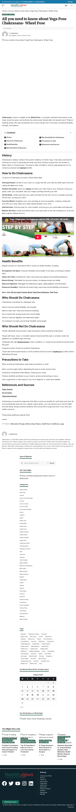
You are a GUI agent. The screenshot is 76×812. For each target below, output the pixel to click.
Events (21, 512)
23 (53, 695)
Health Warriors (35, 646)
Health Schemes (24, 537)
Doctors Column (24, 503)
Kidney (40, 653)
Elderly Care (31, 639)
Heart (43, 651)
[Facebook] (4, 783)
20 (38, 695)
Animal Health (23, 489)
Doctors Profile (24, 506)
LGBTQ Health (23, 560)
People (21, 582)
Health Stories (25, 646)
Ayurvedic (44, 634)
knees (28, 189)
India (21, 551)
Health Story (23, 540)
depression (48, 636)
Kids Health (48, 653)
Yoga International (9, 396)
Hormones (33, 653)
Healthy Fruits (34, 648)
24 (22, 699)
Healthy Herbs (44, 648)
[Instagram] (24, 783)
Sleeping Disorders (26, 661)
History (8, 137)
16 (53, 691)
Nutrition (22, 577)
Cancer (41, 636)
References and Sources (50, 144)
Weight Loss (24, 663)
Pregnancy (49, 656)
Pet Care (41, 656)
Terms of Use (40, 1)
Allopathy (23, 634)
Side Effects (23, 602)
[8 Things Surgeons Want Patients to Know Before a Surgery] (47, 738)
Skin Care (33, 658)
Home (4, 11)
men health (24, 656)
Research (22, 596)
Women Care (33, 663)
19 (32, 695)
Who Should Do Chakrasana (16, 148)
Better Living (30, 424)
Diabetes (23, 639)
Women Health (24, 619)
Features (22, 515)
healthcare (57, 352)
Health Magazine (25, 644)
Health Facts (46, 424)
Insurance (22, 554)
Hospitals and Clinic (25, 549)
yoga (62, 424)
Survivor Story (23, 608)
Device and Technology (26, 498)
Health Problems (24, 532)
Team (5, 755)
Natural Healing (8, 14)
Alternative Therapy (17, 424)
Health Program (46, 644)
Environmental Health (25, 509)
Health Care (23, 520)
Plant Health (23, 591)
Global (21, 518)
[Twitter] (11, 783)
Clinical (22, 495)
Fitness (38, 424)
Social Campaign (24, 605)
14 (43, 691)
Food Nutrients (25, 641)
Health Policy (23, 526)
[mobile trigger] (3, 6)
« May (21, 707)
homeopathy (51, 651)
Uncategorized (24, 613)
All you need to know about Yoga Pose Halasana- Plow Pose (34, 292)
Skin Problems (42, 658)
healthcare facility (25, 543)
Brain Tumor (33, 636)
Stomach (36, 661)
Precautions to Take (49, 141)
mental (23, 168)
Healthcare (56, 424)
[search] (62, 6)
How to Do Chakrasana (14, 141)
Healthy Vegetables (34, 651)
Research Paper (24, 599)
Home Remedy (24, 653)
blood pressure (23, 342)
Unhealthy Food (45, 661)
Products (22, 594)
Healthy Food (24, 648)
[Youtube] (17, 783)
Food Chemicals (47, 639)
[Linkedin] (30, 783)
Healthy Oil (24, 651)
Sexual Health (24, 658)
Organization (23, 579)
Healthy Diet (45, 646)
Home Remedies (24, 546)
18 (27, 695)
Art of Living (7, 393)
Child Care (22, 492)
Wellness (22, 616)
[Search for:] (35, 463)
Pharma (22, 585)
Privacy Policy (28, 1)
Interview (22, 557)
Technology (23, 610)
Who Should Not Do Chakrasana (52, 137)
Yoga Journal (7, 389)
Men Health (23, 568)
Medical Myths (24, 563)
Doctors (22, 501)
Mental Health (23, 571)
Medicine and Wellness (26, 565)
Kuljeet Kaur (14, 33)
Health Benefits (12, 144)
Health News (23, 523)
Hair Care (33, 641)
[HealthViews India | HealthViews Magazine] (18, 6)
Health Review (23, 534)
